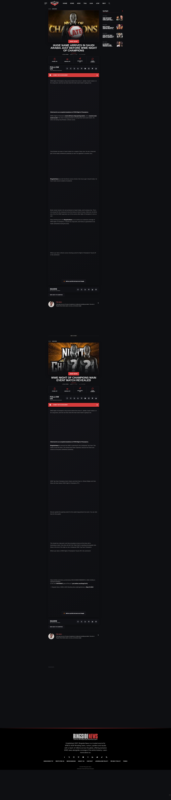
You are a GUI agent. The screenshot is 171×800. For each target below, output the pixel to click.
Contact (90, 761)
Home (65, 3)
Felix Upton (65, 54)
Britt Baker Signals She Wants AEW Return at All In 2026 (108, 27)
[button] (109, 3)
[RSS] (106, 757)
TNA (85, 3)
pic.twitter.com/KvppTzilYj (80, 583)
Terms (125, 761)
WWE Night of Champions (56, 294)
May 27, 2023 (89, 587)
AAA (91, 3)
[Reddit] (96, 68)
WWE (72, 3)
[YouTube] (85, 68)
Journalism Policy (101, 761)
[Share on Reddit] (92, 289)
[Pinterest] (81, 68)
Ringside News (54, 179)
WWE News (73, 41)
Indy (104, 3)
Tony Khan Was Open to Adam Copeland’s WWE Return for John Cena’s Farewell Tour (108, 19)
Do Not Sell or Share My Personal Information (85, 768)
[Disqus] (73, 689)
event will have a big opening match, (75, 116)
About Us (81, 761)
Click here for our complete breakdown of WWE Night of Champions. (69, 112)
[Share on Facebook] (78, 289)
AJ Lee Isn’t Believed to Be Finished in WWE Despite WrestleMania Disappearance (107, 45)
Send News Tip (48, 761)
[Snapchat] (92, 68)
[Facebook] (67, 68)
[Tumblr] (88, 757)
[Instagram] (88, 68)
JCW (97, 3)
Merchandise (71, 761)
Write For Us (60, 761)
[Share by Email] (96, 289)
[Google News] (74, 68)
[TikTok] (102, 757)
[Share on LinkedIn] (85, 289)
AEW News (105, 24)
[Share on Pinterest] (88, 289)
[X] (70, 68)
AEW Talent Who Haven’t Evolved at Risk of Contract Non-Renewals (108, 36)
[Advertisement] (60, 167)
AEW (78, 3)
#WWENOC (59, 583)
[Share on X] (81, 289)
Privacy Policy (116, 761)
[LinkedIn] (78, 68)
